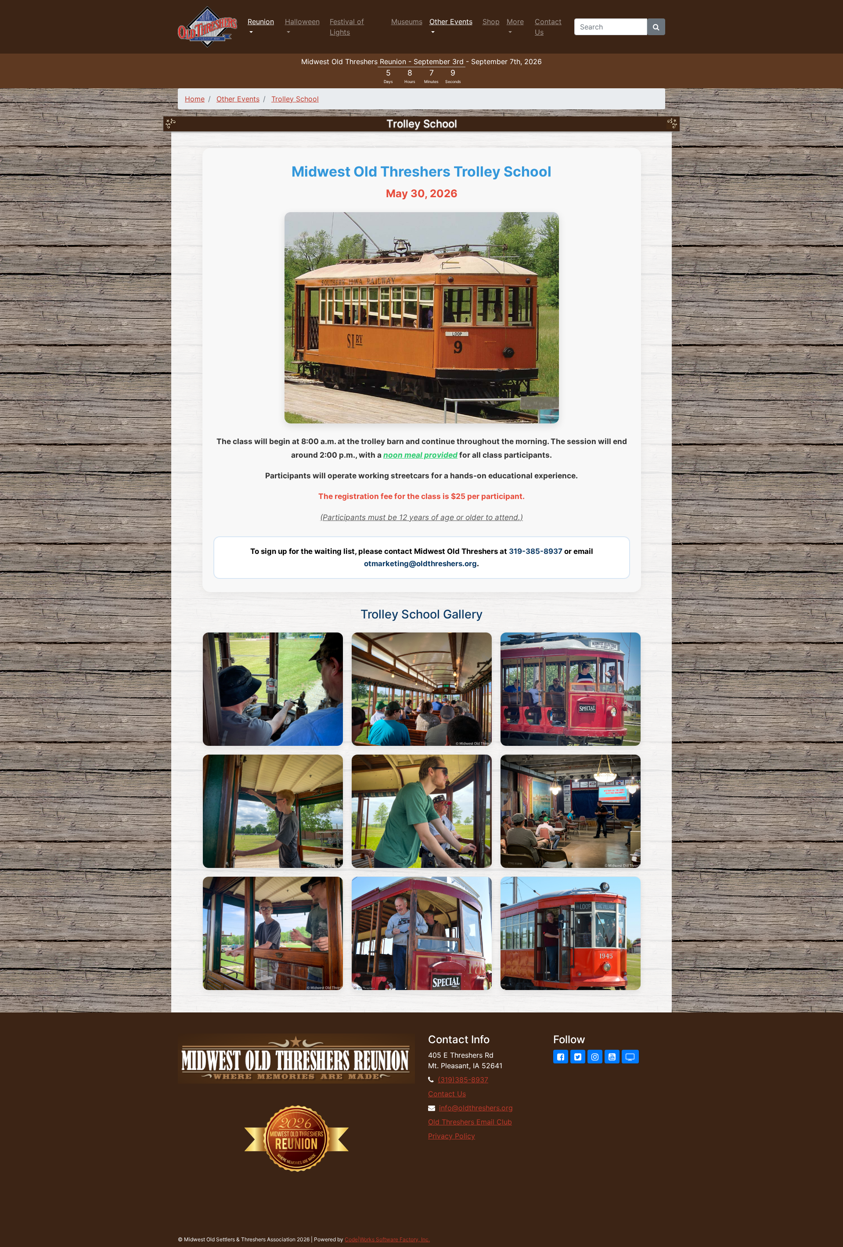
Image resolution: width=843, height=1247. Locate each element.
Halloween (302, 21)
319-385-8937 (535, 551)
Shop (491, 21)
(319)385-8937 (463, 1079)
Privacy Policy (451, 1135)
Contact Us (548, 26)
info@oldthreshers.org (476, 1107)
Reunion (261, 21)
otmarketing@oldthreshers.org (420, 563)
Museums (406, 21)
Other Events (450, 21)
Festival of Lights (347, 26)
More (515, 21)
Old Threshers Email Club (470, 1121)
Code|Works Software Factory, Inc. (387, 1239)
